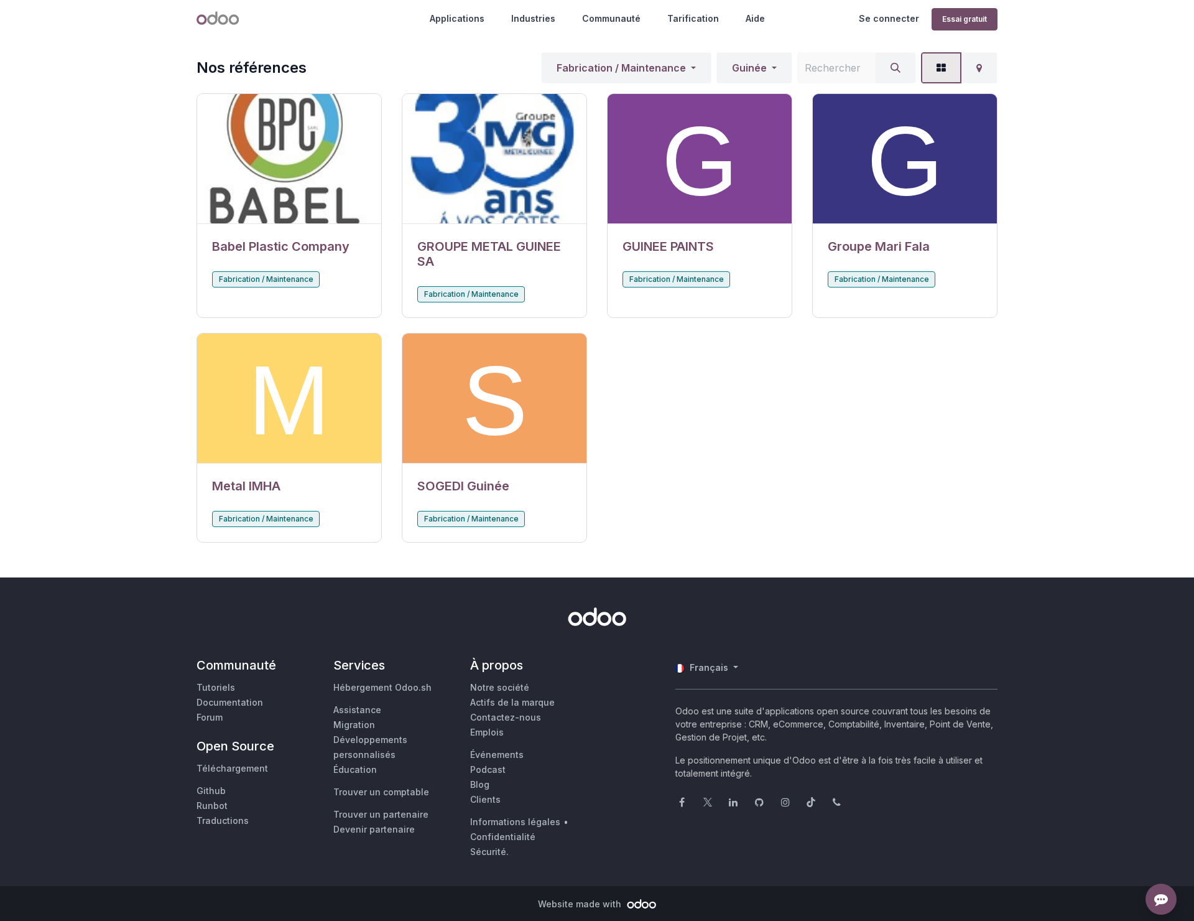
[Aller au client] (289, 159)
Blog (479, 784)
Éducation (355, 769)
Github (211, 790)
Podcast (488, 769)
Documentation (230, 702)
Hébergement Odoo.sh (382, 687)
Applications (457, 18)
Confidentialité (502, 836)
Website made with (581, 904)
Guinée (749, 68)
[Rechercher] (895, 67)
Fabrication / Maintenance (621, 68)
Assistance (357, 709)
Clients (485, 799)
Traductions (223, 820)
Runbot (212, 805)
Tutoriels (216, 687)
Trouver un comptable (381, 792)
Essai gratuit (964, 19)
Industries (533, 18)
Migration (354, 724)
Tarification (693, 18)
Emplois (487, 732)
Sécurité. (489, 851)
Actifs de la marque (512, 702)
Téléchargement (232, 768)
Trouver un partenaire (380, 814)
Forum (210, 717)
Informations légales (515, 821)
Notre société (499, 687)
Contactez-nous (505, 717)
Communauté (611, 18)
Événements (497, 754)
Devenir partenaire (374, 829)
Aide (755, 18)
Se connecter (889, 18)
